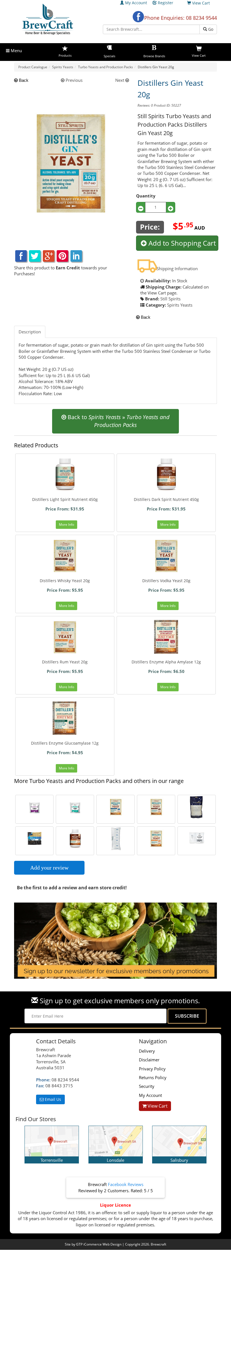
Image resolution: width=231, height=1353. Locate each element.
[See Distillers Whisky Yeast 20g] (156, 807)
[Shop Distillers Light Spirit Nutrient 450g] (64, 475)
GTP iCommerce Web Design (98, 1244)
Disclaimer (149, 1059)
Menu (16, 50)
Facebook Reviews (125, 1184)
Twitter (35, 256)
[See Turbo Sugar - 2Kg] (115, 839)
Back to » (118, 421)
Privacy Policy (152, 1069)
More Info (66, 524)
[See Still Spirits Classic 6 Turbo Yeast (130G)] (34, 807)
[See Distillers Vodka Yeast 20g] (115, 807)
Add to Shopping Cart (181, 243)
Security (146, 1086)
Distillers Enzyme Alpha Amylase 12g (166, 662)
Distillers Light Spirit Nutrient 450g (65, 499)
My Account (136, 2)
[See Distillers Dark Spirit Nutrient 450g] (75, 839)
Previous (74, 80)
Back (23, 80)
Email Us (52, 1099)
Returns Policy (152, 1077)
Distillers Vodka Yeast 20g (166, 580)
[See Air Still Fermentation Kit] (196, 807)
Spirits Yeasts (179, 305)
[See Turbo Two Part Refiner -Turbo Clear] (196, 839)
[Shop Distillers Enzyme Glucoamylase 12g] (64, 718)
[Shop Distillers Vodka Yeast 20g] (166, 556)
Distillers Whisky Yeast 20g (65, 580)
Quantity (146, 196)
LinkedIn (76, 256)
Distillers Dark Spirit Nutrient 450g (166, 499)
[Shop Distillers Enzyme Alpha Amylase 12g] (166, 637)
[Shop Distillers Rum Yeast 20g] (64, 637)
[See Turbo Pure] (75, 807)
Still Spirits (170, 299)
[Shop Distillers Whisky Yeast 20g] (64, 556)
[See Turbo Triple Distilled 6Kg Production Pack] (34, 839)
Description (30, 332)
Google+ (48, 256)
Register (165, 2)
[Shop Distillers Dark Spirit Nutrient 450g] (166, 475)
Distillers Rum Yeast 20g (65, 662)
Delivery (147, 1051)
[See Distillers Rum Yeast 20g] (156, 839)
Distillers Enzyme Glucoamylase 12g (65, 743)
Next (120, 80)
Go (210, 29)
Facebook (138, 16)
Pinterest (62, 256)
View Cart (157, 1106)
